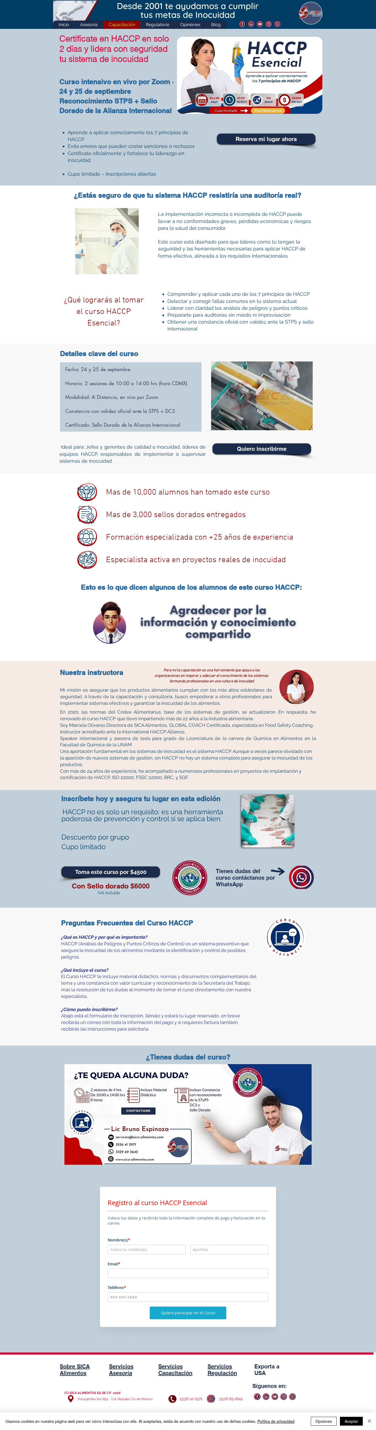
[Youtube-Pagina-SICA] (260, 24)
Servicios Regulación (222, 1369)
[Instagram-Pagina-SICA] (268, 24)
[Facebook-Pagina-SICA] (242, 24)
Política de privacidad (276, 1421)
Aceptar (351, 1421)
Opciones (323, 1421)
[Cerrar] (369, 1421)
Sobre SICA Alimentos (75, 1369)
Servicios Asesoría (121, 1369)
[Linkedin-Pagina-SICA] (251, 24)
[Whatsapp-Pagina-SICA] (277, 24)
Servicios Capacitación (175, 1369)
